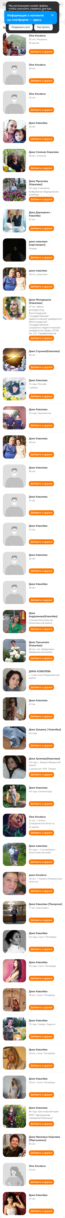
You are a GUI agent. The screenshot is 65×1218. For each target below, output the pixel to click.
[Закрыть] (52, 15)
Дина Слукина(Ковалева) (44, 351)
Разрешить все (21, 27)
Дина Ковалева (38, 380)
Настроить (43, 27)
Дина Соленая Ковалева (44, 152)
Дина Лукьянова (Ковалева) (39, 644)
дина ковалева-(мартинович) (38, 243)
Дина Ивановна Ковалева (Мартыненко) (44, 1138)
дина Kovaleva (37, 875)
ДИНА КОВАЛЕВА (40, 671)
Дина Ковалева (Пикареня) (45, 904)
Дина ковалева (38, 845)
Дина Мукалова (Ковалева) (38, 182)
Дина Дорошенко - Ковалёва (40, 214)
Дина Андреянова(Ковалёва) (43, 614)
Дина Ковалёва (38, 123)
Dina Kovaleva (37, 35)
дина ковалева (38, 270)
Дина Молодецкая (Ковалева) (40, 301)
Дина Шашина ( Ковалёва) (45, 729)
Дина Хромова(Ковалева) (44, 758)
